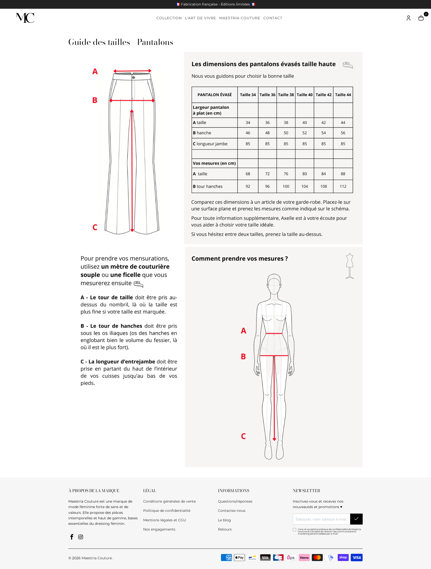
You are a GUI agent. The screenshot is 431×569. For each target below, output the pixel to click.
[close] (303, 246)
